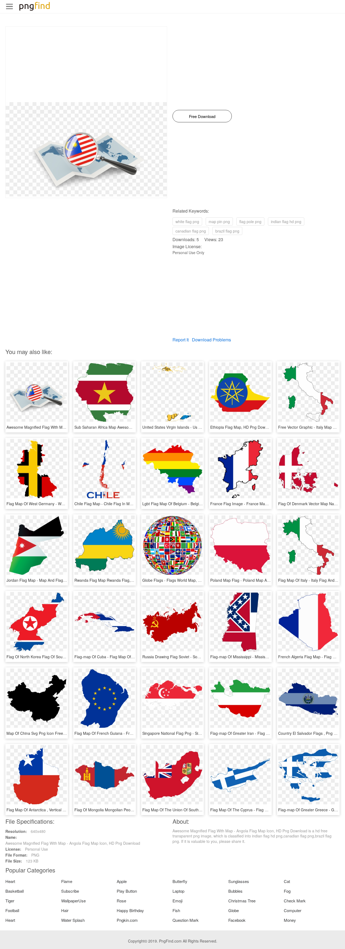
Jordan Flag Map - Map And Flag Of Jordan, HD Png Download (60, 580)
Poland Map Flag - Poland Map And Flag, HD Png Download (261, 580)
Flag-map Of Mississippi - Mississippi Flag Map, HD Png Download (267, 656)
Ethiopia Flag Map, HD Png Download (242, 427)
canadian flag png (190, 231)
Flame (66, 881)
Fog (287, 891)
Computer (292, 910)
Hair (64, 910)
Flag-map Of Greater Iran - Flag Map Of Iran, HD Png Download (265, 733)
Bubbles (235, 891)
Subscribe (70, 891)
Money (290, 920)
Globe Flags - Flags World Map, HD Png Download (185, 580)
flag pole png (250, 221)
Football (12, 910)
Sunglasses (238, 881)
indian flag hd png (286, 221)
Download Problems (211, 340)
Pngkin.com (127, 920)
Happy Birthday (130, 910)
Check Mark (295, 900)
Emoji (177, 900)
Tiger (9, 900)
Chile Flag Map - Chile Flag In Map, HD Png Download (120, 503)
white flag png (187, 221)
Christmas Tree (242, 900)
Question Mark (185, 920)
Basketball (14, 891)
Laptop (178, 891)
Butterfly (179, 881)
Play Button (127, 891)
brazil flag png (227, 231)
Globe (233, 910)
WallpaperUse (73, 900)
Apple (122, 881)
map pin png (219, 221)
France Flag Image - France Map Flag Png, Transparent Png (262, 503)
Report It (180, 340)
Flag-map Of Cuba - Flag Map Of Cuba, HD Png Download (124, 656)
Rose (121, 900)
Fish (176, 910)
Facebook (237, 920)
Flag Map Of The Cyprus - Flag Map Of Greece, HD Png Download (267, 809)
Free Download (202, 116)
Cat (287, 881)
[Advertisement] (86, 64)
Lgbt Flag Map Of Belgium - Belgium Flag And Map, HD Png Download (202, 503)
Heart (10, 881)
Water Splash (73, 920)
